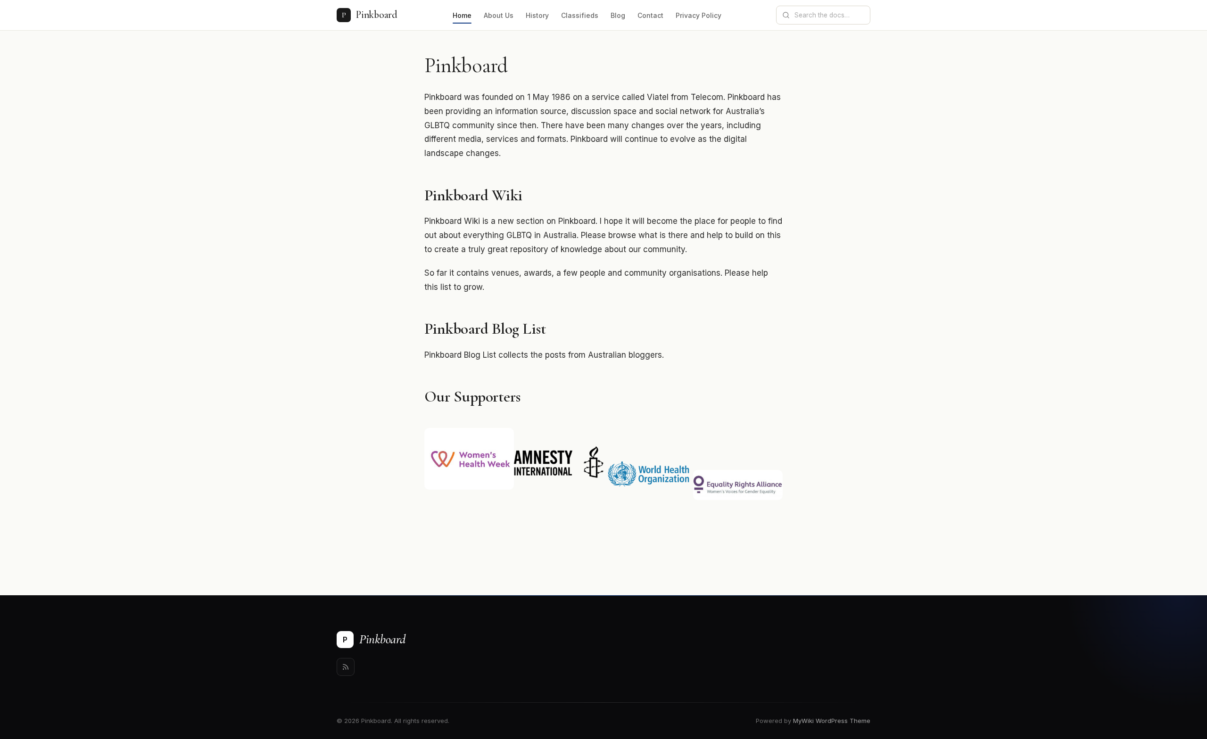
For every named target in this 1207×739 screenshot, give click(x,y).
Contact (650, 15)
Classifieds (579, 15)
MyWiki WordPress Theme (831, 720)
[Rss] (346, 667)
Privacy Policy (698, 15)
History (537, 15)
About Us (498, 15)
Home (462, 15)
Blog (618, 15)
